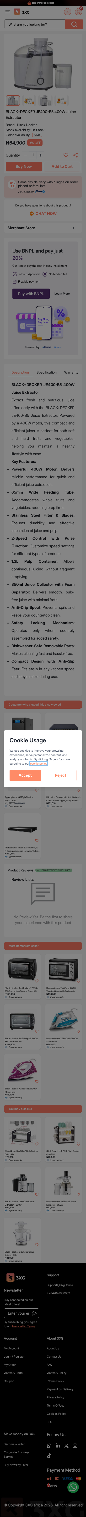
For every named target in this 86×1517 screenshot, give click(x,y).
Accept (25, 775)
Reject (60, 775)
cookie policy (38, 763)
